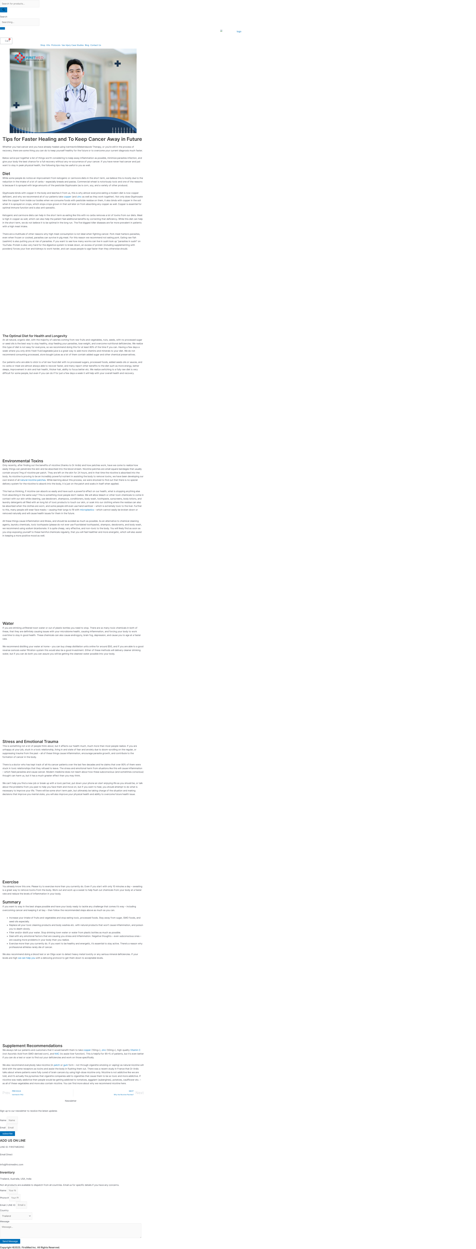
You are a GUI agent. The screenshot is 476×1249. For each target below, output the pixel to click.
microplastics (87, 509)
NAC (57, 1053)
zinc (79, 196)
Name (3, 1120)
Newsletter (70, 1101)
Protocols (55, 45)
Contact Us (95, 45)
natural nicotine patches (33, 480)
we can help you (26, 958)
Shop (42, 45)
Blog (87, 45)
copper (67, 196)
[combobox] (19, 22)
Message (4, 1221)
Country (4, 1210)
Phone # (4, 1197)
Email (3, 1127)
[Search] (3, 9)
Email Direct (6, 1154)
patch (57, 1065)
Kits (48, 45)
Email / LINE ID (8, 1205)
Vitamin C (135, 1050)
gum (65, 1065)
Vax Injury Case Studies (73, 45)
